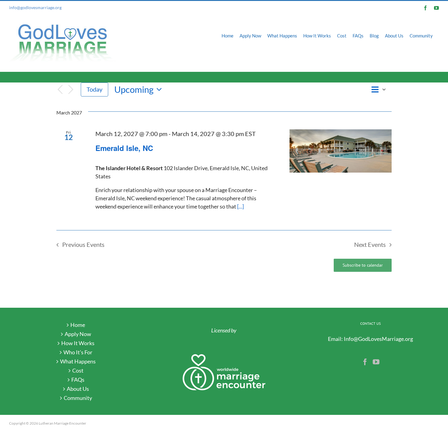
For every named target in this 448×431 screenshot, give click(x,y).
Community (78, 397)
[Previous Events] (60, 89)
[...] (240, 206)
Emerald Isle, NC (124, 148)
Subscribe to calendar (363, 265)
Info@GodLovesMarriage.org (378, 338)
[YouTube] (376, 362)
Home (77, 324)
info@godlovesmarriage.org (35, 7)
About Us (78, 388)
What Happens (78, 361)
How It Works (77, 343)
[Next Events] (71, 89)
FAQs (77, 379)
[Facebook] (365, 362)
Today (94, 89)
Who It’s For (77, 352)
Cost (78, 370)
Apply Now (78, 334)
